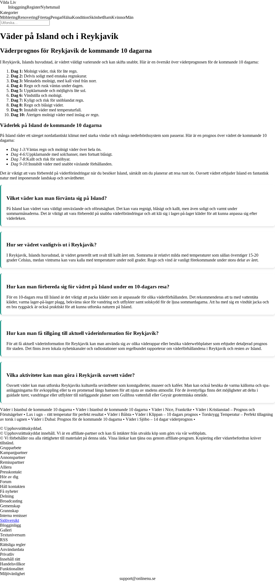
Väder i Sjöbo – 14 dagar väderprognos (159, 419)
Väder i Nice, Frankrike (171, 409)
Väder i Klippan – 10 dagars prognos (166, 414)
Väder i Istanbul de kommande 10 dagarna (36, 409)
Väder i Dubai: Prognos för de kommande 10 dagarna (76, 419)
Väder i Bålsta (119, 414)
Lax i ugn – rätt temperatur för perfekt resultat (64, 414)
